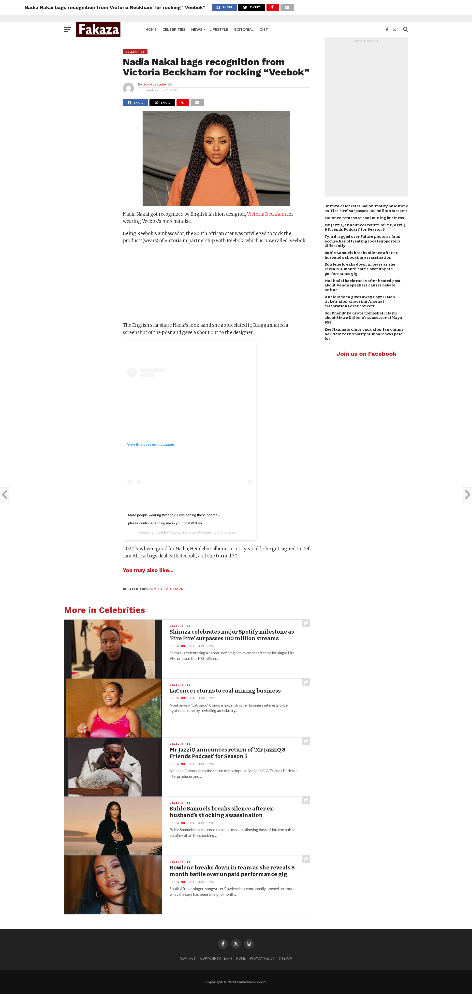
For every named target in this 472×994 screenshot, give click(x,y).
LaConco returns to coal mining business (364, 218)
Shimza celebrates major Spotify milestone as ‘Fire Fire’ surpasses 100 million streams (366, 208)
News (196, 29)
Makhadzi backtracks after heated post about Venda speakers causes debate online (362, 285)
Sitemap (285, 958)
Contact (188, 958)
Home (151, 29)
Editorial (244, 29)
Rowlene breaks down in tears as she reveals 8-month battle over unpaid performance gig (359, 269)
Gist (264, 29)
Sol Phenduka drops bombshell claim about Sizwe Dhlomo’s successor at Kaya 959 (363, 318)
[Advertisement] (216, 283)
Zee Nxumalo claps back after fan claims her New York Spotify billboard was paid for (363, 334)
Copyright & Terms (216, 958)
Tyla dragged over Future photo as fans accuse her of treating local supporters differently (362, 241)
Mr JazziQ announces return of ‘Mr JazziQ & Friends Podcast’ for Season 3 (364, 227)
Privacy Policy (262, 958)
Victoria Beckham (266, 214)
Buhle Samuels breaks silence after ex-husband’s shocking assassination (361, 255)
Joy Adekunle (154, 84)
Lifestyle (218, 29)
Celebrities (173, 29)
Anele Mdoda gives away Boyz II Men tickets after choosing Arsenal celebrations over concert (359, 301)
